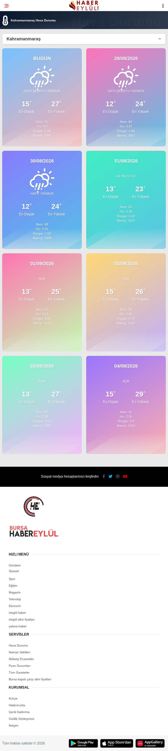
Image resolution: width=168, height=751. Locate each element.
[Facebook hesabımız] (27, 744)
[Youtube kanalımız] (107, 744)
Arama (126, 21)
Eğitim (12, 62)
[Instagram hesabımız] (80, 744)
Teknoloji (15, 71)
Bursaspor (15, 44)
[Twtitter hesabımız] (54, 744)
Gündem (13, 53)
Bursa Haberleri (20, 36)
